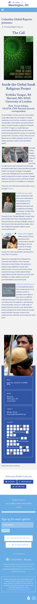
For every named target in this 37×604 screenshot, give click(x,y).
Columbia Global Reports (25, 284)
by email (11, 481)
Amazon (10, 188)
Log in (18, 507)
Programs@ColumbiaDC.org (16, 414)
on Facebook (26, 481)
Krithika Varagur (22, 193)
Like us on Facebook (19, 545)
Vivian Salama (23, 234)
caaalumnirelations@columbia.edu (11, 569)
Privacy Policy (18, 500)
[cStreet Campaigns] (33, 598)
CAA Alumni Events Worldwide (18, 504)
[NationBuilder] (29, 598)
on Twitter (19, 486)
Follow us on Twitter (20, 538)
